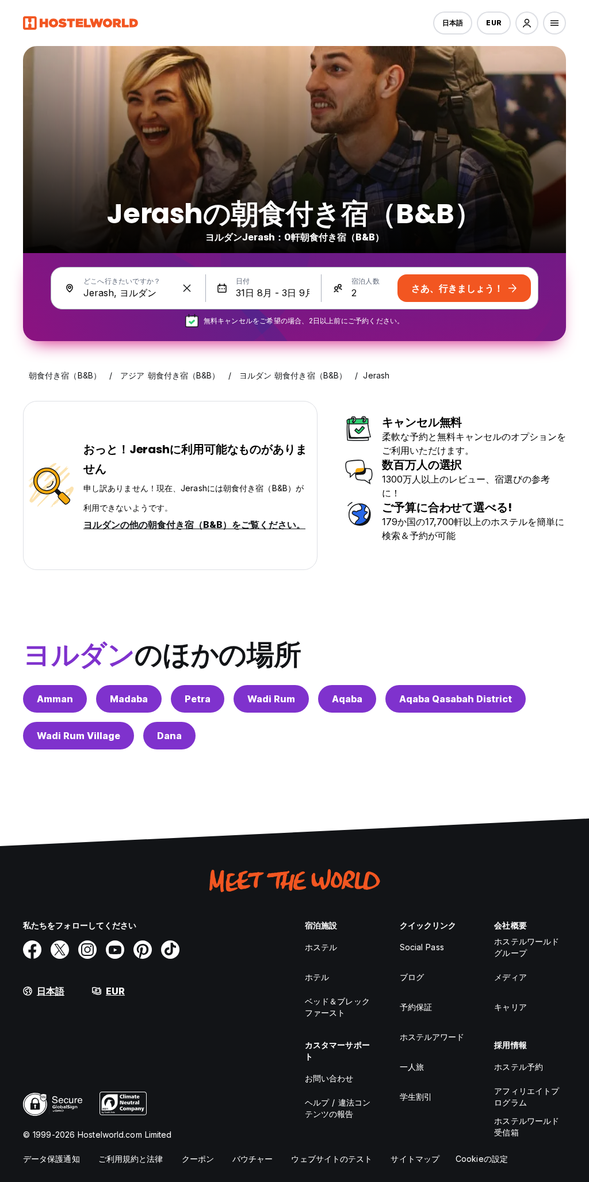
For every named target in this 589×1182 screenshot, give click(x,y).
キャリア (510, 1007)
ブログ (412, 977)
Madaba (129, 699)
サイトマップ (415, 1159)
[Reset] (187, 288)
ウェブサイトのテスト (331, 1159)
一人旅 (412, 1067)
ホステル (321, 947)
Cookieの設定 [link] (482, 1159)
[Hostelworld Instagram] (87, 949)
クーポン (198, 1159)
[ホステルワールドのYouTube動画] (115, 949)
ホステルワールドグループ (526, 947)
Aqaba (347, 699)
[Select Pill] (526, 23)
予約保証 (416, 1007)
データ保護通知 (51, 1159)
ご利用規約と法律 (130, 1159)
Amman (55, 699)
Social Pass (422, 947)
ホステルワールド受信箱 (526, 1126)
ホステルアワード (432, 1037)
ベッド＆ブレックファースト (337, 1006)
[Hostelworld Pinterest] (142, 949)
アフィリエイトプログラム (526, 1096)
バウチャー (252, 1159)
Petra (198, 699)
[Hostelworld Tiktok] (170, 949)
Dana (169, 735)
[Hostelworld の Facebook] (32, 949)
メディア (510, 977)
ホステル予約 (518, 1067)
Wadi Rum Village (78, 735)
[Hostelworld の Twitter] (60, 949)
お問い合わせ (329, 1078)
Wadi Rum (271, 699)
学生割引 (416, 1096)
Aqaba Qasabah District (455, 699)
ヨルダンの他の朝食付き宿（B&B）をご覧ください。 (194, 524)
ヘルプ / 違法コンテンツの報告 (337, 1108)
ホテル (317, 977)
